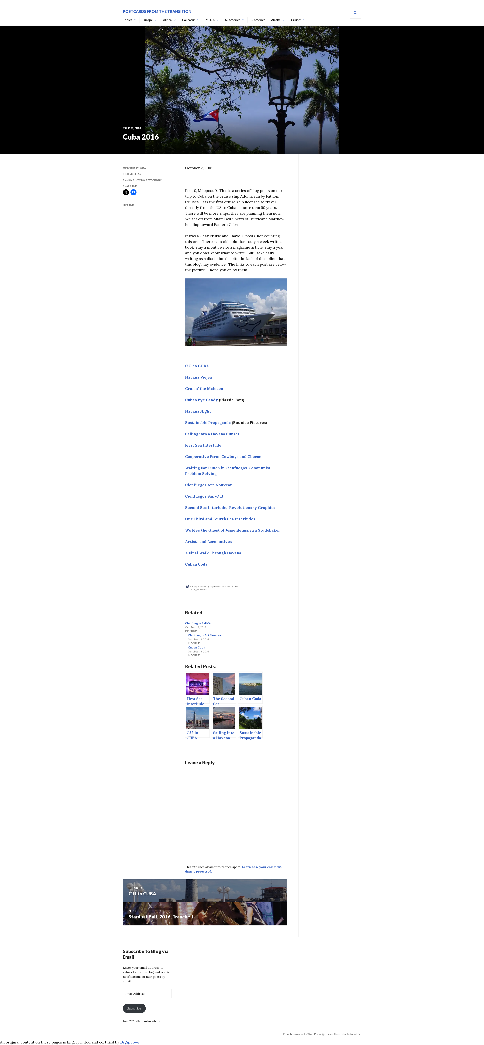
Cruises (296, 20)
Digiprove (130, 1042)
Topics (127, 20)
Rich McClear (132, 173)
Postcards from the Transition (157, 11)
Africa (167, 20)
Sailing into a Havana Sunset (212, 433)
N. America (232, 20)
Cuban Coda (196, 647)
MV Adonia (155, 179)
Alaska (276, 20)
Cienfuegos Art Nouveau (205, 635)
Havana (140, 179)
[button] (236, 312)
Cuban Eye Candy (201, 399)
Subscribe (134, 1008)
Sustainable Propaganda (208, 422)
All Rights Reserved (199, 589)
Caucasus (188, 20)
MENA (210, 20)
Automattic (354, 1034)
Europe (148, 20)
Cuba (137, 128)
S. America (258, 20)
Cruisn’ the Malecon (204, 388)
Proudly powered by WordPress (302, 1034)
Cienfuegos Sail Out (199, 623)
